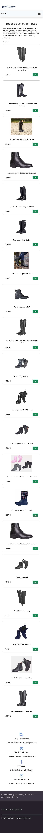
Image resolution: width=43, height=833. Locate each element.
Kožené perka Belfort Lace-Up (22, 443)
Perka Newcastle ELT (22, 307)
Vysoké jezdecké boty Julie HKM (22, 206)
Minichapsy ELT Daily (22, 611)
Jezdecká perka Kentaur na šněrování (22, 173)
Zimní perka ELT (22, 577)
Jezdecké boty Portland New (22, 711)
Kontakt (28, 818)
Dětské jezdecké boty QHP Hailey (22, 139)
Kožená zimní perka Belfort (22, 273)
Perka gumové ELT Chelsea (22, 410)
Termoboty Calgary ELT (22, 376)
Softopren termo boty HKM (22, 510)
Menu (3, 13)
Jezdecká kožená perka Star (22, 678)
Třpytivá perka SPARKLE (22, 644)
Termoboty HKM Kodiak (22, 240)
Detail (35, 75)
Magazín (20, 818)
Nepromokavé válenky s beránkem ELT (22, 477)
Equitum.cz (11, 818)
